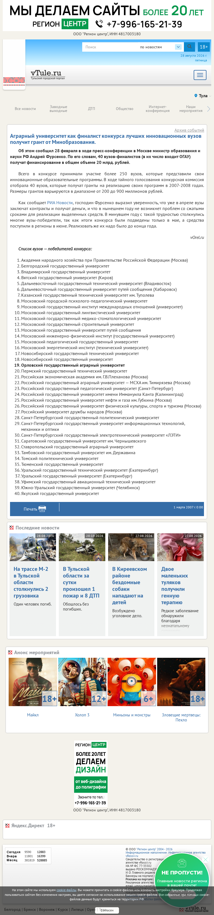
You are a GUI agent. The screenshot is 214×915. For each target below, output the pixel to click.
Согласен (107, 910)
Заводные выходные (58, 108)
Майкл (42, 705)
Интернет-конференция (158, 108)
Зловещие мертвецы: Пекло (183, 707)
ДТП (91, 108)
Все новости (25, 108)
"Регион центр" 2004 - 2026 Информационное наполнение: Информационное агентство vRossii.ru (166, 852)
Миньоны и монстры (133, 705)
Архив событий (189, 130)
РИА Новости (60, 202)
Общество (124, 108)
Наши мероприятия (191, 108)
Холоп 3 (90, 705)
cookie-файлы (66, 890)
